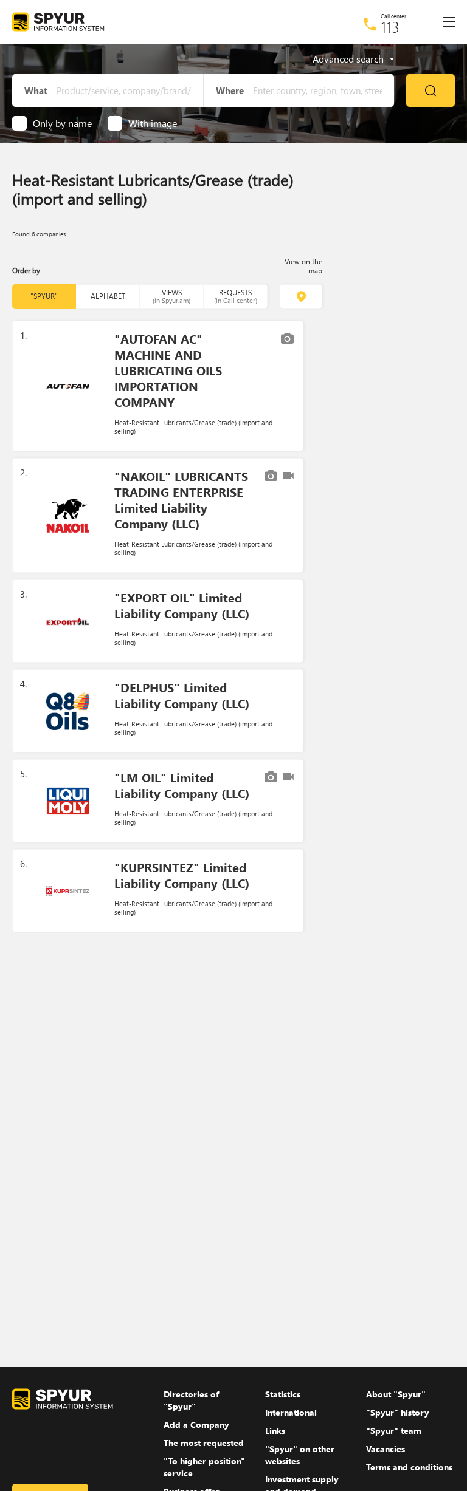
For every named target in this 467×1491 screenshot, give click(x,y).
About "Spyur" (396, 1394)
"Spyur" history (397, 1412)
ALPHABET (108, 296)
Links (275, 1430)
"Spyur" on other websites (299, 1455)
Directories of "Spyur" (191, 1400)
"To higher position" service (204, 1467)
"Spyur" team (393, 1430)
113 (390, 27)
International (291, 1412)
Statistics (282, 1394)
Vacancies (385, 1449)
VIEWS (171, 296)
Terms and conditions (409, 1467)
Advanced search (348, 59)
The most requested (204, 1442)
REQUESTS (235, 296)
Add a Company (196, 1424)
